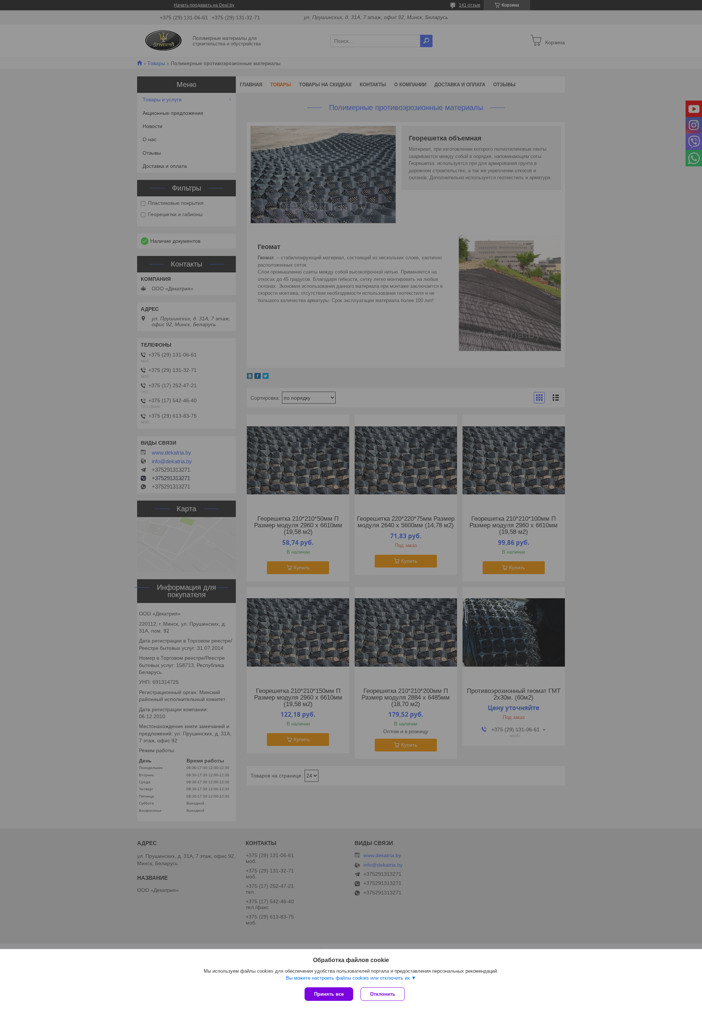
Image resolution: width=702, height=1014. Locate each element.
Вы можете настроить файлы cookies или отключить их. (348, 978)
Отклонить (382, 994)
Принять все (329, 994)
